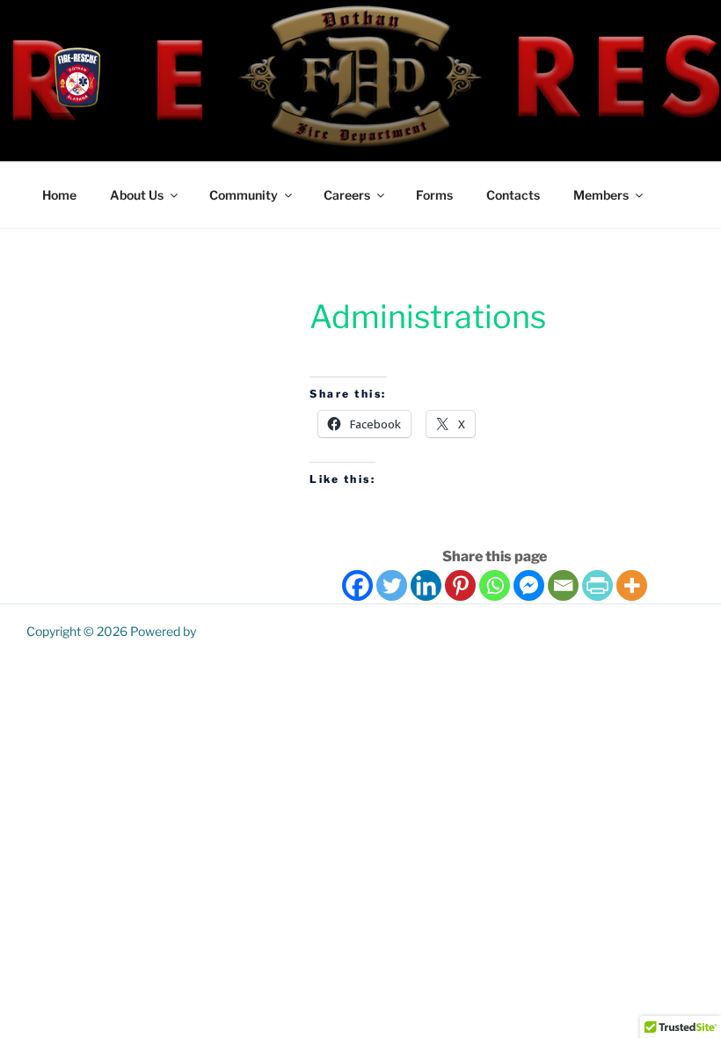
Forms (434, 194)
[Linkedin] (426, 585)
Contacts (513, 194)
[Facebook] (357, 585)
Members (601, 194)
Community (243, 194)
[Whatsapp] (494, 585)
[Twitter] (391, 585)
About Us (137, 194)
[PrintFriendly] (597, 585)
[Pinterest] (460, 585)
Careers (347, 194)
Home (59, 194)
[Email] (563, 585)
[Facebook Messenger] (528, 585)
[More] (631, 585)
